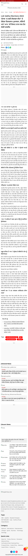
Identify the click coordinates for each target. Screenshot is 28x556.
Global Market (5, 522)
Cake (11, 520)
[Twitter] (14, 552)
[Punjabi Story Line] (6, 4)
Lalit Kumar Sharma (8, 43)
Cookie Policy (13, 545)
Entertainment (18, 528)
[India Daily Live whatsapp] (10, 48)
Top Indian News (10, 0)
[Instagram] (16, 552)
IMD (2, 518)
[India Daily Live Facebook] (6, 48)
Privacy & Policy (5, 545)
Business (13, 530)
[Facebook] (11, 552)
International (10, 528)
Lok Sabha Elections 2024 (12, 337)
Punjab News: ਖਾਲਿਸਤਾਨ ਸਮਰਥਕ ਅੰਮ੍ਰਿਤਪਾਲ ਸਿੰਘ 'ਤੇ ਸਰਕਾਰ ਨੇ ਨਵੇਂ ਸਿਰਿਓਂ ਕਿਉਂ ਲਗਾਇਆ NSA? (14, 324)
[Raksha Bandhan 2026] (14, 8)
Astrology (3, 532)
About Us (3, 539)
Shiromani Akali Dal (11, 339)
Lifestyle (3, 530)
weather (7, 518)
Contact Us (12, 547)
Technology (20, 530)
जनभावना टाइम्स (3, 0)
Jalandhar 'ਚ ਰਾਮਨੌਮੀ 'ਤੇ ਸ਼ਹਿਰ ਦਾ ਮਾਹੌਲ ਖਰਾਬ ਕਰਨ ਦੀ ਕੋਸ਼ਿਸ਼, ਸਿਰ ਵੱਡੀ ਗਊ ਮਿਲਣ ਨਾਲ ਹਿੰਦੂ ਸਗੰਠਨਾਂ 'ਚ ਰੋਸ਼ (14, 330)
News (6, 12)
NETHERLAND (5, 520)
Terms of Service (11, 539)
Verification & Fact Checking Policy (10, 543)
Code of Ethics (4, 547)
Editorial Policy (5, 541)
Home (2, 12)
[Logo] (14, 495)
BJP (20, 337)
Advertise (20, 545)
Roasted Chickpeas (15, 518)
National (3, 528)
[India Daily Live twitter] (8, 48)
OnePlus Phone (17, 520)
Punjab (10, 12)
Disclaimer (19, 539)
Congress (20, 339)
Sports (8, 530)
